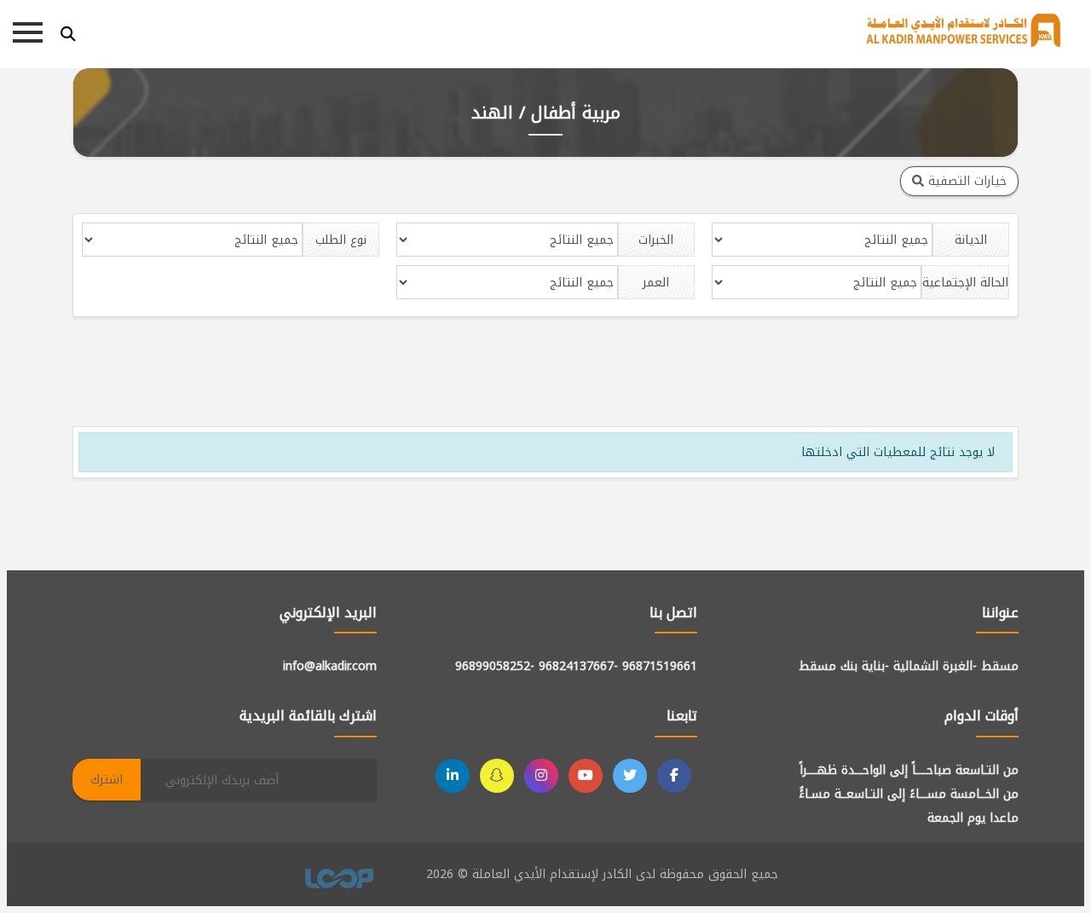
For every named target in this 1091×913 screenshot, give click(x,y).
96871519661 (659, 666)
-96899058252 (494, 666)
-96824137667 (578, 666)
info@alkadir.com (330, 666)
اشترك (106, 779)
